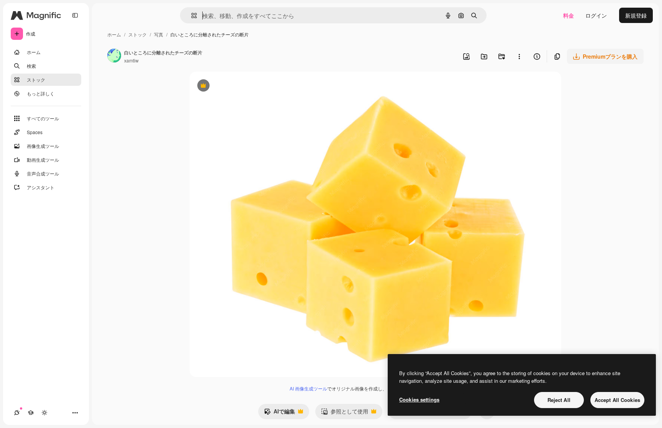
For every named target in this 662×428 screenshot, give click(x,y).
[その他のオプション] (519, 56)
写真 (158, 34)
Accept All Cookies (617, 399)
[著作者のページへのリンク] (114, 56)
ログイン (596, 15)
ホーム (114, 34)
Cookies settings (419, 399)
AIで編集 (279, 413)
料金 (568, 15)
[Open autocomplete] (191, 15)
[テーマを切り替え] (44, 413)
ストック (137, 34)
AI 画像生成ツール (308, 388)
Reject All (558, 399)
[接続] (17, 413)
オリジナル (242, 86)
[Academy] (31, 413)
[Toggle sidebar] (75, 15)
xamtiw (131, 60)
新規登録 (636, 15)
